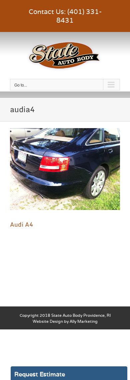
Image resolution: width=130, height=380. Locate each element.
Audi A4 (21, 224)
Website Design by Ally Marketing (65, 321)
